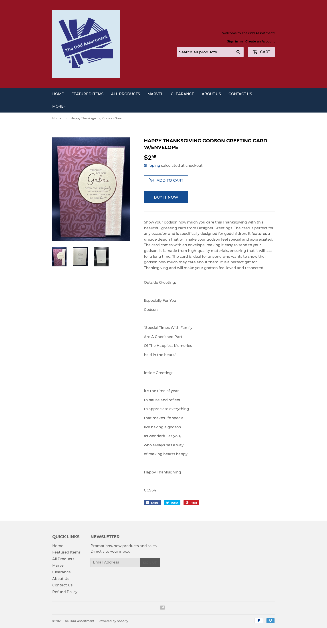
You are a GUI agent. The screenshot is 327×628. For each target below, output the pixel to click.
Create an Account (260, 41)
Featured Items (87, 94)
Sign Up (150, 562)
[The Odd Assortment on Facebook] (162, 608)
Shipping (152, 165)
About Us (211, 94)
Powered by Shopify (113, 621)
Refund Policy (64, 592)
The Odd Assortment (78, 621)
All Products (125, 94)
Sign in (232, 41)
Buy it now (166, 197)
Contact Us (240, 94)
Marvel (155, 94)
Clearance (182, 94)
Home (58, 94)
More (58, 106)
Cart (264, 52)
